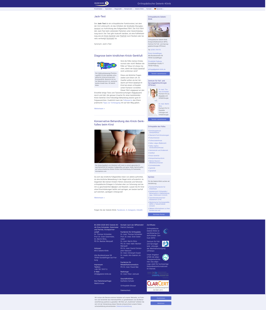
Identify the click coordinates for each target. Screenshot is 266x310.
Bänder (114, 187)
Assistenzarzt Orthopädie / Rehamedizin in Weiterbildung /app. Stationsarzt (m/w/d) (159, 193)
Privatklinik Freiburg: (155, 61)
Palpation (135, 93)
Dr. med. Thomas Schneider (131, 234)
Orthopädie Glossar (128, 286)
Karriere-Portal (159, 214)
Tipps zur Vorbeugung (111, 103)
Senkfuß (136, 83)
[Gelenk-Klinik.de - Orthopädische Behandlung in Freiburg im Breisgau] (101, 3)
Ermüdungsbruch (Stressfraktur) (155, 131)
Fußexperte (127, 100)
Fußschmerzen (154, 138)
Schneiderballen (154, 165)
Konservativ (128, 9)
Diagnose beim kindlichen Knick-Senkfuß (118, 55)
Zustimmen (161, 298)
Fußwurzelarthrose (155, 140)
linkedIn (140, 210)
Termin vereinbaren (158, 73)
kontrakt (110, 38)
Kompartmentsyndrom (156, 158)
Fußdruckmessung (104, 73)
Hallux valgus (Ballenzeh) (157, 143)
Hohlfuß (152, 153)
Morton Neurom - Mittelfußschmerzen (156, 162)
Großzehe (131, 26)
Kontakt (149, 9)
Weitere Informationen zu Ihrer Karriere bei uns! (159, 209)
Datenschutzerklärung (124, 306)
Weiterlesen (116, 108)
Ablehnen (160, 303)
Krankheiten (98, 9)
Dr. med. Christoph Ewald (131, 253)
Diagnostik (118, 9)
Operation (108, 9)
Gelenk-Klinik (139, 9)
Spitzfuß (152, 168)
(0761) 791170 (156, 50)
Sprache (159, 9)
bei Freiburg (105, 257)
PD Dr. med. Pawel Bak (130, 267)
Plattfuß (123, 36)
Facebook (121, 210)
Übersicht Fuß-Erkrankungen (159, 135)
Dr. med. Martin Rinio (129, 241)
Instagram (132, 210)
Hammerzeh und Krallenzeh (158, 150)
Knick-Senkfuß (109, 36)
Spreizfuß (152, 171)
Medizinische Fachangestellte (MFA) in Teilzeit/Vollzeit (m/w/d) (159, 204)
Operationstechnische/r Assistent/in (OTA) (157, 198)
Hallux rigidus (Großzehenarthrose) (156, 147)
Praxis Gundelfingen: (155, 53)
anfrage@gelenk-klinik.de (156, 69)
